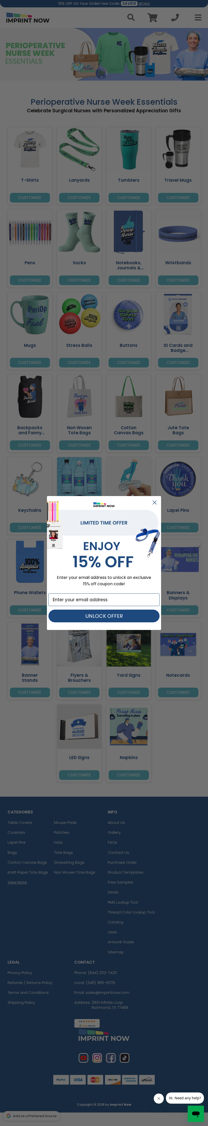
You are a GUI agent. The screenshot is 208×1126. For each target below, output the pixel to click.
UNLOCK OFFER (104, 616)
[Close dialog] (154, 502)
